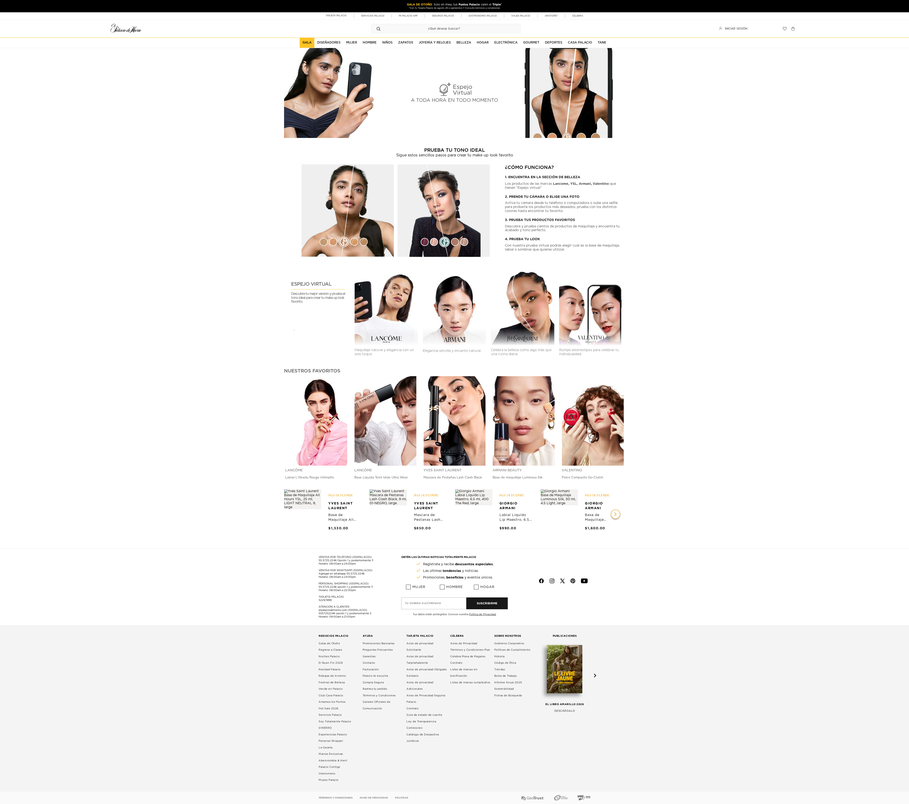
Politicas (401, 798)
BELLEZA (463, 42)
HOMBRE (370, 42)
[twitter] (562, 581)
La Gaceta (326, 747)
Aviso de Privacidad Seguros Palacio (426, 698)
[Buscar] (378, 28)
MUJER (351, 42)
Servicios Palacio (330, 715)
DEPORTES (553, 42)
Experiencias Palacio (333, 734)
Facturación (371, 669)
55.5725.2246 (328, 560)
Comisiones (414, 728)
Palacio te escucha (375, 676)
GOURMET (531, 42)
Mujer (418, 587)
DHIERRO (325, 728)
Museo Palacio (329, 780)
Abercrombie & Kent (333, 760)
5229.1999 (325, 600)
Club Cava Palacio (331, 695)
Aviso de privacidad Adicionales (419, 685)
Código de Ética (505, 663)
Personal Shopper (331, 741)
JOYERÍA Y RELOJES (435, 42)
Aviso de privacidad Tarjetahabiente (419, 659)
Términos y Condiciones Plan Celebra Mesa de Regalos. (470, 653)
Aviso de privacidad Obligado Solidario (426, 672)
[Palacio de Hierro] (126, 28)
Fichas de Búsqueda (508, 695)
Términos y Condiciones (379, 695)
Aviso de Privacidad (463, 643)
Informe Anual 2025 (508, 682)
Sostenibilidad (504, 689)
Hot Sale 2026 (329, 708)
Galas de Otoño (329, 643)
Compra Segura (373, 682)
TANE (602, 42)
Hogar (487, 587)
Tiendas (499, 669)
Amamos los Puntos (332, 702)
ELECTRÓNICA (505, 42)
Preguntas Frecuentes (378, 650)
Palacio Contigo (329, 767)
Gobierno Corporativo (509, 643)
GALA (307, 42)
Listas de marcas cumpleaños (470, 682)
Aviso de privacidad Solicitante (419, 646)
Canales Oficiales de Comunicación (377, 705)
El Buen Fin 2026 (331, 663)
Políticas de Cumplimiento (512, 650)
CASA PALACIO (580, 42)
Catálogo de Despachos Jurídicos (422, 737)
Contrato (412, 708)
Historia (499, 656)
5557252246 (327, 613)
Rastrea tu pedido (375, 689)
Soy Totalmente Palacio (335, 721)
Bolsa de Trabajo (505, 676)
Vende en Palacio (331, 689)
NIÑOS (387, 42)
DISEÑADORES (328, 42)
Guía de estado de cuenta (424, 715)
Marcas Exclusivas (331, 754)
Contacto (369, 663)
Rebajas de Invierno (332, 676)
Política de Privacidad (482, 614)
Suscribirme (487, 603)
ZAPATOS (405, 42)
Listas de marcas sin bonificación (463, 672)
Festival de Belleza (332, 682)
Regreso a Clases (330, 650)
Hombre (454, 587)
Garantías (369, 656)
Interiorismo (327, 773)
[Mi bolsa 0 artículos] (793, 29)
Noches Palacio (329, 656)
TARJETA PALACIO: (331, 597)
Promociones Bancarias (379, 643)
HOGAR (483, 42)
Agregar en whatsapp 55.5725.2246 (342, 573)
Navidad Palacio (330, 669)
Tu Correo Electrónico (423, 603)
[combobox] (441, 28)
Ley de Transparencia (421, 721)
